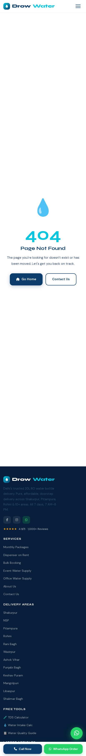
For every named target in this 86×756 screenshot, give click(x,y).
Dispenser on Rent (16, 555)
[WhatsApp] (26, 520)
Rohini (7, 636)
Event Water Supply (17, 571)
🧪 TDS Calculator (16, 717)
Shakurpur (10, 613)
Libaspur (9, 691)
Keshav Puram (13, 675)
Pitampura (10, 628)
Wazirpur (9, 652)
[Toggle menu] (78, 6)
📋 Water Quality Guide (19, 733)
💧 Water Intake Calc (18, 725)
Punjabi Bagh (12, 667)
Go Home (29, 279)
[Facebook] (7, 520)
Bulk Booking (12, 563)
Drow (33, 6)
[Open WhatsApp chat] (77, 733)
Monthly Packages (16, 547)
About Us (9, 586)
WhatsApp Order (65, 749)
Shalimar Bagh (13, 699)
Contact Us (61, 279)
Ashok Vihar (11, 660)
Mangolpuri (11, 683)
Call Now (25, 749)
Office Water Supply (17, 578)
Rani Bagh (10, 644)
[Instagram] (16, 520)
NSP (6, 620)
